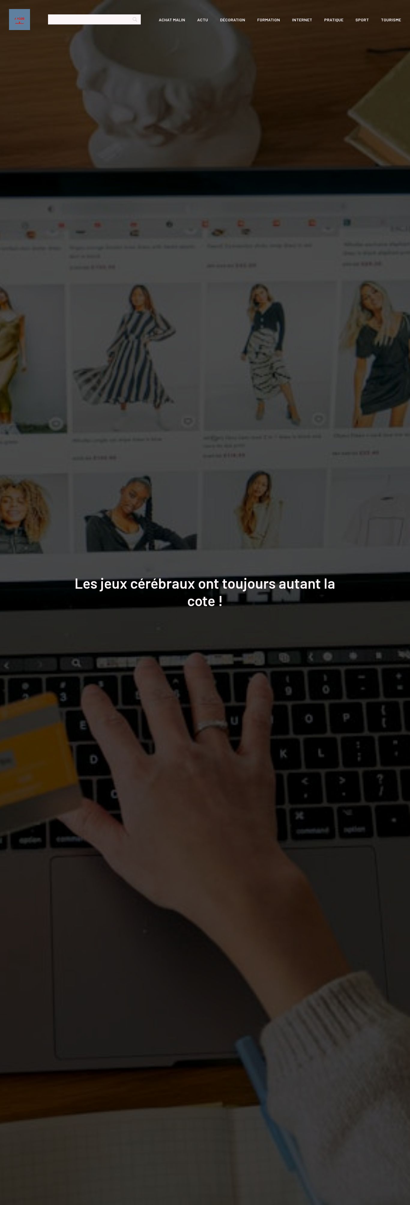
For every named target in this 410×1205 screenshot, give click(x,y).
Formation (268, 19)
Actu (202, 19)
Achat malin (172, 19)
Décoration (232, 19)
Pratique (333, 19)
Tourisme (391, 19)
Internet (302, 19)
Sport (362, 19)
